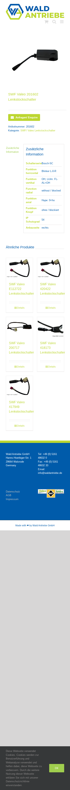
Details (20, 307)
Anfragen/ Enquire (27, 117)
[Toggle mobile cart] (46, 22)
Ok (57, 768)
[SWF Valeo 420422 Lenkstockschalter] (50, 268)
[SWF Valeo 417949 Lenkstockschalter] (19, 386)
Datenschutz (13, 491)
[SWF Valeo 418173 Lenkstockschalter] (50, 327)
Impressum (12, 499)
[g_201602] (35, 60)
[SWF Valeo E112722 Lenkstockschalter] (19, 268)
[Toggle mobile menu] (62, 22)
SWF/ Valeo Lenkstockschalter (37, 130)
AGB (8, 495)
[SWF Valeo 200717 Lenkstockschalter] (19, 327)
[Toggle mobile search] (54, 22)
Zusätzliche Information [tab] (12, 150)
